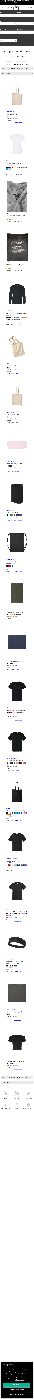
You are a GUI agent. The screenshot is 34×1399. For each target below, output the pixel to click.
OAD (8, 363)
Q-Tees (9, 610)
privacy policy (19, 1380)
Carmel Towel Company (14, 659)
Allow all (16, 1384)
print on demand (13, 64)
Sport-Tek (9, 959)
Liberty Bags (10, 111)
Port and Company (12, 758)
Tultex (8, 160)
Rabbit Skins (10, 461)
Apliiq (8, 213)
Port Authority (11, 1009)
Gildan (9, 708)
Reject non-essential (16, 1394)
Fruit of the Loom (11, 311)
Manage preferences (16, 1389)
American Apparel (12, 1059)
